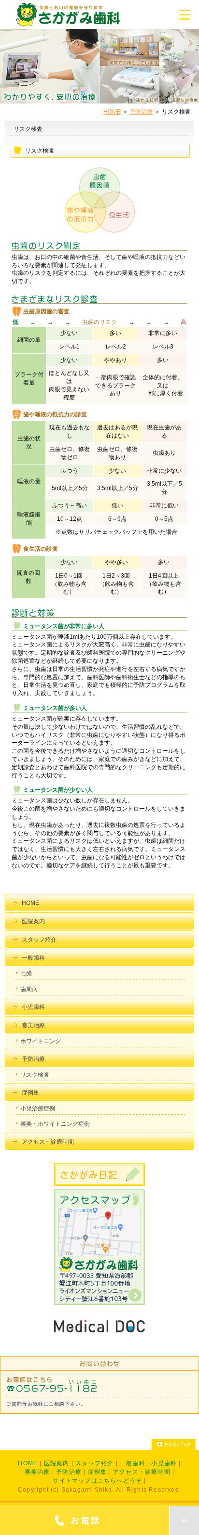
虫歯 (26, 973)
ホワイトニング (40, 1041)
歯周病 (29, 989)
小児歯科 (33, 1007)
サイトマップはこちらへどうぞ (97, 1480)
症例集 (30, 1092)
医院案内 (33, 921)
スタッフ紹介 (39, 939)
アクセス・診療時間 (48, 1141)
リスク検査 (34, 1074)
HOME (112, 111)
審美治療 (33, 1025)
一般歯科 (33, 958)
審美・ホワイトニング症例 (55, 1124)
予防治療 (141, 111)
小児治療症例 (37, 1108)
